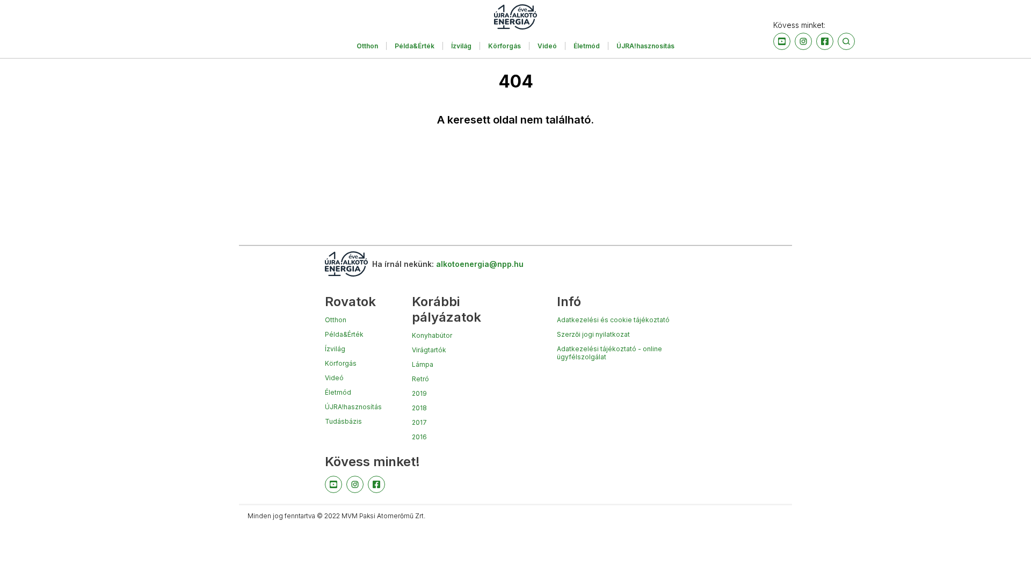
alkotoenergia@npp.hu (480, 264)
